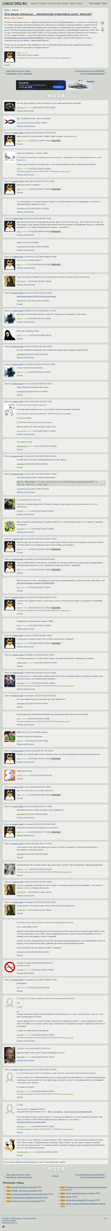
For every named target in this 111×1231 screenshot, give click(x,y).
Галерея (43, 3)
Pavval (19, 869)
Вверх (106, 1218)
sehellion (20, 970)
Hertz (19, 318)
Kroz (18, 587)
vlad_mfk (20, 123)
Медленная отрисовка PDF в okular (80, 1200)
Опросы (65, 3)
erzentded (20, 354)
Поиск (79, 3)
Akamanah (21, 107)
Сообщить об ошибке (9, 1220)
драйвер (19, 18)
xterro (19, 53)
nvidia (13, 18)
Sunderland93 (22, 1152)
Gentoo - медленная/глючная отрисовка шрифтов (85, 1204)
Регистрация (95, 3)
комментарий (17, 133)
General (15, 10)
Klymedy (20, 511)
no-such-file (21, 431)
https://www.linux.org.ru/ (9, 1223)
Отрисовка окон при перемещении (26, 1201)
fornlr (19, 169)
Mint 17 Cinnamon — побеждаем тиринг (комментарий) (70, 1112)
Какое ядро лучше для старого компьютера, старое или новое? (19, 72)
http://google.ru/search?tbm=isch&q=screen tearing (36, 296)
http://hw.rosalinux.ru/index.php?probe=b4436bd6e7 (24, 38)
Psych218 (20, 1057)
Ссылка (7, 65)
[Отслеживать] (102, 29)
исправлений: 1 (65, 171)
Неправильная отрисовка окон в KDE (27, 1198)
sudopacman (22, 446)
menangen (21, 683)
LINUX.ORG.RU (15, 3)
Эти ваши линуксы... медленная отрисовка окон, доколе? (48, 14)
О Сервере (5, 1218)
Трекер (73, 3)
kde (8, 18)
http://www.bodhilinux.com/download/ (31, 1122)
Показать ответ (22, 111)
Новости (34, 3)
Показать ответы (22, 126)
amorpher (20, 1035)
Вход (104, 3)
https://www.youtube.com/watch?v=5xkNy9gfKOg (35, 583)
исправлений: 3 (68, 1037)
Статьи (51, 3)
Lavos (19, 335)
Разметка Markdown (29, 1218)
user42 (19, 741)
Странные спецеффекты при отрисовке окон (30, 1194)
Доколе (69, 1197)
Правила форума (16, 1218)
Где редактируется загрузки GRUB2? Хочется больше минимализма (90, 72)
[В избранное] (102, 23)
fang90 (19, 775)
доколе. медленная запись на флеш (80, 1193)
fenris (19, 625)
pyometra (20, 529)
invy (18, 719)
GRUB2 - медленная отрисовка (24, 1191)
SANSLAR (21, 281)
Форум (58, 3)
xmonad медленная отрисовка (24, 1187)
